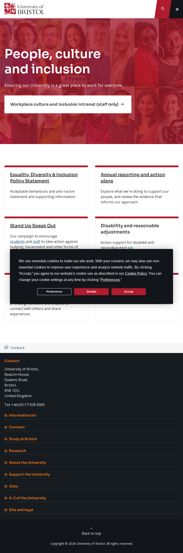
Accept (128, 291)
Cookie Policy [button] (136, 273)
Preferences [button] (110, 280)
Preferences (54, 291)
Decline (91, 291)
